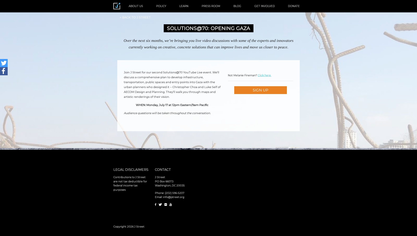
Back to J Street (136, 17)
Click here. (264, 75)
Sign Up (260, 90)
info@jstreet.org (173, 197)
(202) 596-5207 (174, 193)
